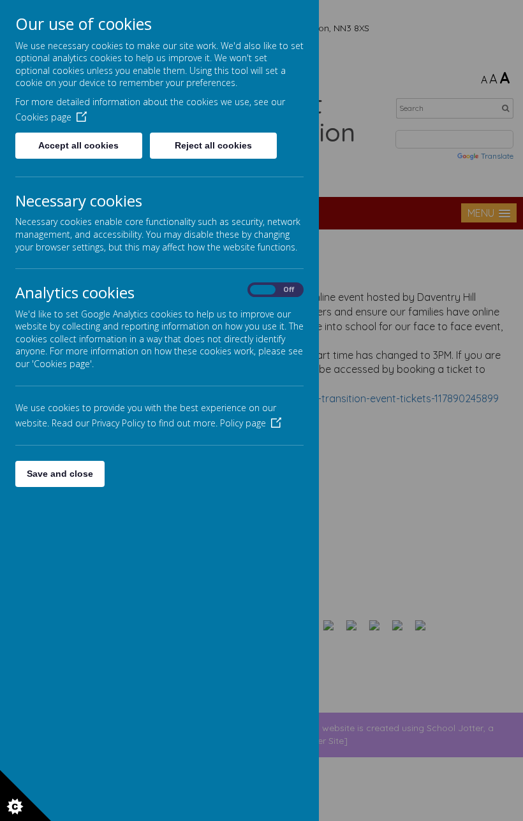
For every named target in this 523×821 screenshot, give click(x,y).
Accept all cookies (78, 145)
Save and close (60, 474)
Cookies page (43, 117)
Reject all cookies (213, 145)
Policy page (243, 423)
